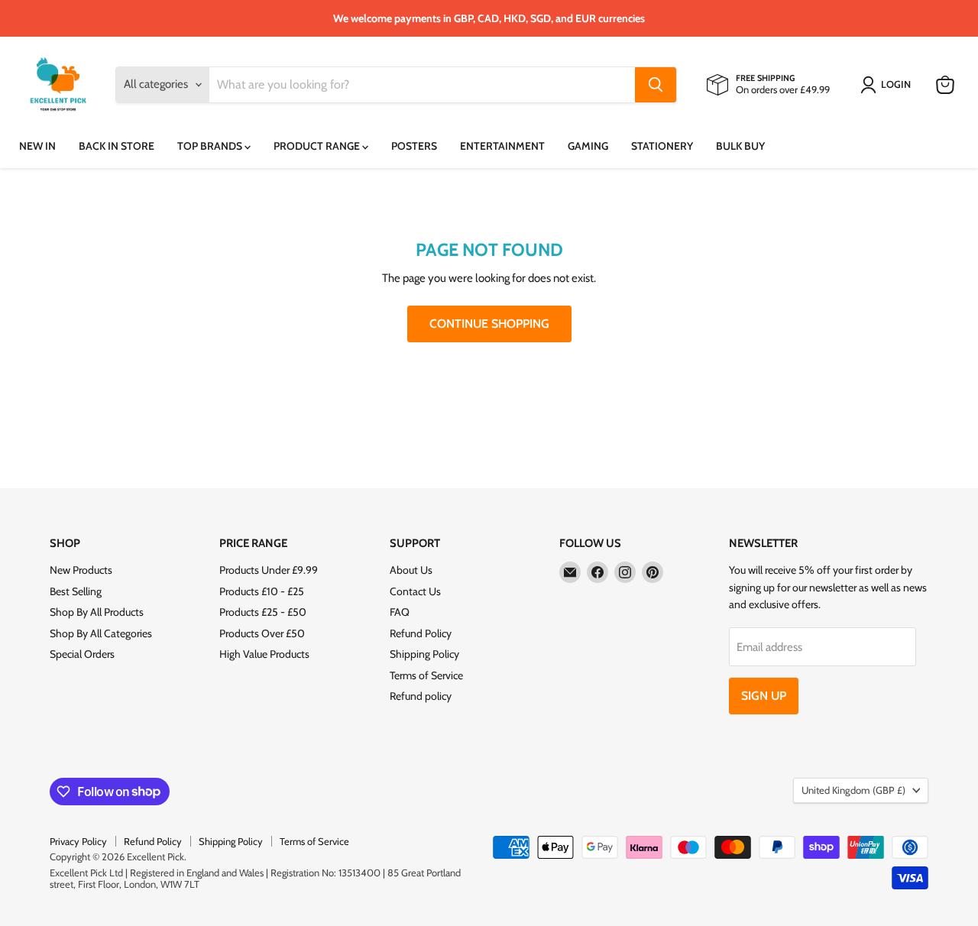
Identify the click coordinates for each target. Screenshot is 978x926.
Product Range (318, 146)
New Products (81, 570)
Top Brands (210, 146)
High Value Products (264, 654)
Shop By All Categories (101, 633)
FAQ (400, 612)
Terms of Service (426, 675)
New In (37, 146)
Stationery (662, 146)
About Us (411, 570)
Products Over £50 (262, 633)
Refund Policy (421, 633)
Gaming (588, 146)
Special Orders (82, 654)
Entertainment (502, 146)
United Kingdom (853, 790)
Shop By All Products (97, 612)
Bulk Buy (740, 146)
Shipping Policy (424, 654)
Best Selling (76, 591)
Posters (414, 146)
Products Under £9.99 (268, 570)
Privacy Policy (78, 841)
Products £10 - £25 (261, 591)
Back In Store (116, 146)
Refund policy (421, 696)
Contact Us (415, 591)
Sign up (763, 695)
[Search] (655, 84)
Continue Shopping (489, 323)
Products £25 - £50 (262, 612)
